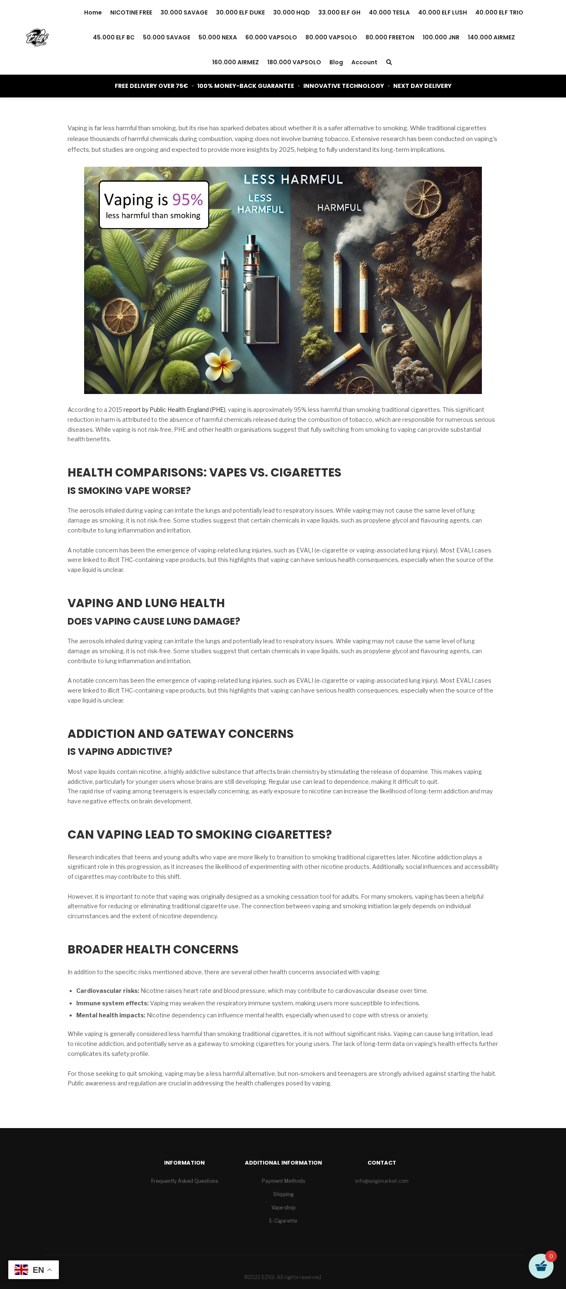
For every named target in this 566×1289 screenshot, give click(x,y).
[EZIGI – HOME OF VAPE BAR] (37, 37)
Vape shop (283, 1207)
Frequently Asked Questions (184, 1181)
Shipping (283, 1194)
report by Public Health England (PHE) (174, 409)
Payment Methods (283, 1181)
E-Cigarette (283, 1221)
